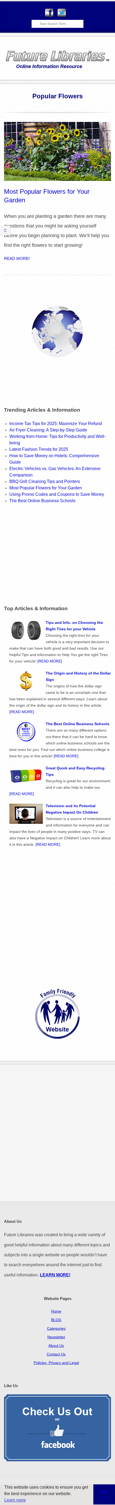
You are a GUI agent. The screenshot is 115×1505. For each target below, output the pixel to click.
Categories (56, 1328)
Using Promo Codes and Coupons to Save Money (56, 494)
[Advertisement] (49, 553)
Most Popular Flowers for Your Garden (45, 488)
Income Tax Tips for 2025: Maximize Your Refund (55, 423)
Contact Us (56, 1354)
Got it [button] (104, 1494)
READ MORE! (17, 258)
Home (56, 1311)
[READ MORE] (49, 661)
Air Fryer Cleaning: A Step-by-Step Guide (48, 430)
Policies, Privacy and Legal (56, 1363)
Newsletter (56, 1337)
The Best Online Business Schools (42, 500)
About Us (56, 1345)
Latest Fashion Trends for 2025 (38, 449)
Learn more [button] (15, 1500)
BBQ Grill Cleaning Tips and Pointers (44, 481)
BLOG (56, 1320)
